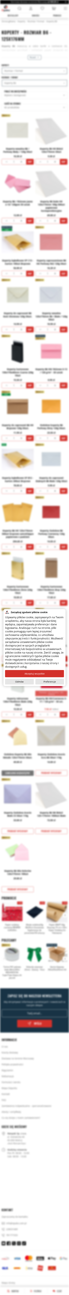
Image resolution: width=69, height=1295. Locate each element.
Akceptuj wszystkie (35, 673)
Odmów (19, 681)
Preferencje (49, 681)
